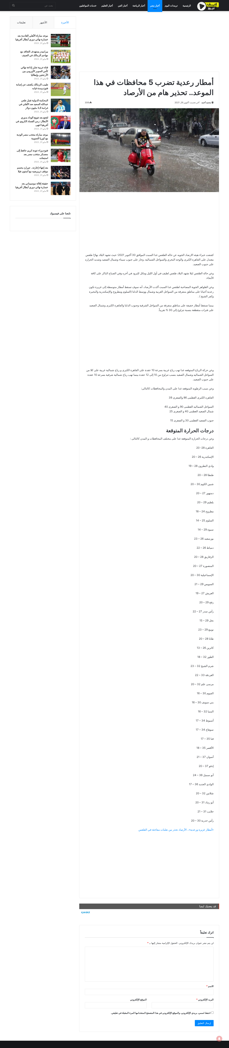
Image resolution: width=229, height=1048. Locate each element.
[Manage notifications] (219, 1039)
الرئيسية (187, 5)
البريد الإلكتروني (205, 999)
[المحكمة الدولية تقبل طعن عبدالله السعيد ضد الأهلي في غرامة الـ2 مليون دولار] (60, 105)
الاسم (210, 986)
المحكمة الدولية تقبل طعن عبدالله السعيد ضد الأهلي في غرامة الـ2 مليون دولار (33, 104)
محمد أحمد (206, 102)
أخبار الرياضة (139, 5)
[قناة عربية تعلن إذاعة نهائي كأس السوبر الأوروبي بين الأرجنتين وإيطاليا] (60, 72)
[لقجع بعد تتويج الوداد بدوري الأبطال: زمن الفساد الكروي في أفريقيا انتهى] (60, 122)
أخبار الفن (123, 5)
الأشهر (43, 22)
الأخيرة (65, 22)
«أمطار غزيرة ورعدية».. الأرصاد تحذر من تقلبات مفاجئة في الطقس (176, 829)
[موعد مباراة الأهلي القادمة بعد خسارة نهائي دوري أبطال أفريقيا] (60, 40)
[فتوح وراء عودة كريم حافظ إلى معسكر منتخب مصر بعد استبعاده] (60, 155)
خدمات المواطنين (87, 5)
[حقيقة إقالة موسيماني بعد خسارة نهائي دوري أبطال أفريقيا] (60, 188)
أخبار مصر (155, 5)
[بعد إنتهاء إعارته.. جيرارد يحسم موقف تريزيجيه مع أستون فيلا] (60, 172)
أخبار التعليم (107, 5)
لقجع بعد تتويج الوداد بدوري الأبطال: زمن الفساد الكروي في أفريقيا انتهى (32, 121)
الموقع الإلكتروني (138, 999)
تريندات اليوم (171, 5)
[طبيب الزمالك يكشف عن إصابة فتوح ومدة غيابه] (60, 89)
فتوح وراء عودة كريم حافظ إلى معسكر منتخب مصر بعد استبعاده (32, 154)
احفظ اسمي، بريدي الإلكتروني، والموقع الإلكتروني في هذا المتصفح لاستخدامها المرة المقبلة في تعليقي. (161, 1012)
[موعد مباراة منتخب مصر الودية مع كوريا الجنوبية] (60, 139)
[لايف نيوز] (208, 6)
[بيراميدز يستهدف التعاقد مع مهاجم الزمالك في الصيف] (60, 56)
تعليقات (21, 22)
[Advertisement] (149, 41)
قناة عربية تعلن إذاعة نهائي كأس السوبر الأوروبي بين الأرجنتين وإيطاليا (34, 71)
